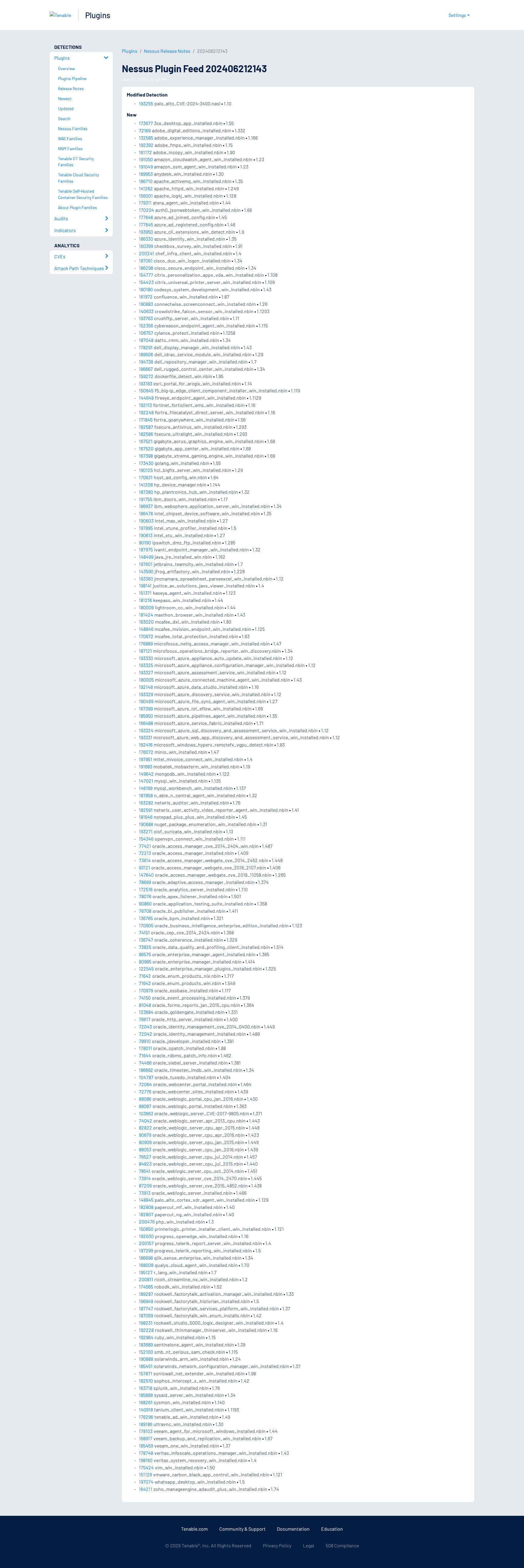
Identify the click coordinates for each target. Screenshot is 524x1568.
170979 (146, 990)
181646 (146, 817)
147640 (146, 875)
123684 (146, 1012)
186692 (146, 1070)
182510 (146, 1380)
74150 (145, 998)
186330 (146, 239)
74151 (144, 932)
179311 (145, 202)
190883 (146, 304)
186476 (146, 513)
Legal (308, 1545)
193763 (146, 318)
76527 (145, 1157)
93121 (144, 867)
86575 (145, 954)
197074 (146, 1482)
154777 (146, 275)
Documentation (293, 1529)
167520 (146, 448)
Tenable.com (194, 1529)
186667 (146, 369)
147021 (146, 781)
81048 (145, 1005)
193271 (146, 831)
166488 (146, 723)
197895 (146, 528)
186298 (146, 268)
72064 (145, 1084)
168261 (146, 1402)
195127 (146, 1272)
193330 (146, 658)
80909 (145, 1142)
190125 (146, 470)
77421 (145, 846)
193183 (145, 383)
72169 (145, 130)
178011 (145, 1048)
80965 (145, 961)
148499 (146, 557)
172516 (146, 889)
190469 (146, 701)
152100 (146, 1352)
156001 (146, 195)
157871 (145, 1373)
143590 (146, 571)
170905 (146, 925)
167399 (146, 708)
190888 (146, 1359)
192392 (146, 145)
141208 (146, 484)
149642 (146, 774)
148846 (146, 629)
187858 (146, 795)
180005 (146, 679)
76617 (144, 1019)
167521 (146, 441)
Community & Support (242, 1529)
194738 (146, 361)
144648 (146, 398)
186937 (146, 506)
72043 (145, 1026)
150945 (146, 390)
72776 (145, 1091)
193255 (146, 103)
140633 (146, 311)
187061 (146, 260)
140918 (146, 1409)
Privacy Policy (277, 1545)
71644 (145, 1055)
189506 (146, 354)
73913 (144, 1193)
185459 (146, 1445)
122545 (146, 968)
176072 (146, 752)
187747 (146, 1308)
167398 (146, 456)
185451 (146, 1366)
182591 (146, 810)
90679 (145, 1135)
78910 (145, 1041)
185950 (146, 716)
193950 (146, 232)
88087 (145, 1106)
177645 (146, 224)
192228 (146, 1330)
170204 (146, 210)
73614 (145, 860)
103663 (146, 1113)
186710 (146, 181)
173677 (146, 123)
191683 (145, 766)
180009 (146, 607)
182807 (146, 1214)
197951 (145, 759)
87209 (145, 1185)
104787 (146, 1077)
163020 (146, 622)
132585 (146, 138)
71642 (145, 976)
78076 (145, 896)
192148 (146, 687)
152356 (146, 325)
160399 (146, 246)
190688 (146, 824)
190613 (146, 535)
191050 (146, 159)
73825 (145, 947)
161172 (145, 152)
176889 (146, 643)
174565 (146, 1286)
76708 (145, 911)
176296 (146, 1417)
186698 (146, 1258)
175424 (146, 1467)
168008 (146, 1265)
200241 (146, 253)
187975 (146, 549)
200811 (146, 1279)
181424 (146, 615)
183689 (146, 1344)
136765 (146, 918)
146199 (146, 788)
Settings (457, 15)
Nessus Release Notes (167, 51)
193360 (146, 578)
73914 (145, 1178)
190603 (146, 520)
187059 (146, 1315)
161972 (146, 297)
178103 (146, 1431)
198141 (145, 585)
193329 (146, 694)
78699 (145, 882)
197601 (146, 564)
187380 (146, 492)
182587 (146, 427)
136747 (146, 940)
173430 (146, 463)
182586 (146, 434)
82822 (145, 1127)
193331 (145, 737)
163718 (145, 1388)
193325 (146, 665)
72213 (145, 853)
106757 (146, 333)
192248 (146, 412)
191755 (145, 499)
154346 (146, 839)
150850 (146, 1229)
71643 (145, 983)
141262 (146, 188)
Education (332, 1529)
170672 (146, 636)
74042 (145, 1120)
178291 (146, 347)
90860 (145, 903)
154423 (146, 282)
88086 (145, 1099)
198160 (146, 1460)
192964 (146, 1337)
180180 (146, 289)
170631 (146, 477)
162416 (146, 744)
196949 (146, 1301)
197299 (146, 1250)
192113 (145, 405)
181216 (145, 600)
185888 (146, 1395)
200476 (147, 1221)
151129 (145, 1474)
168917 (145, 1438)
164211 (145, 1489)
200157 (146, 1243)
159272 (146, 376)
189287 (146, 1294)
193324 (146, 730)
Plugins (97, 15)
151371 (145, 593)
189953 (146, 174)
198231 (146, 1323)
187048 (146, 340)
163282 (146, 802)
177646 (146, 217)
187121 (145, 651)
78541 (144, 1171)
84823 (145, 1164)
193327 (146, 672)
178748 (146, 1453)
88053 (145, 1149)
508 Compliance (342, 1545)
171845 (146, 419)
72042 (145, 1034)
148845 (146, 1200)
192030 (146, 1236)
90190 (145, 542)
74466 (145, 1062)
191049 (146, 166)
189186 (145, 1424)
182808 (146, 1207)
